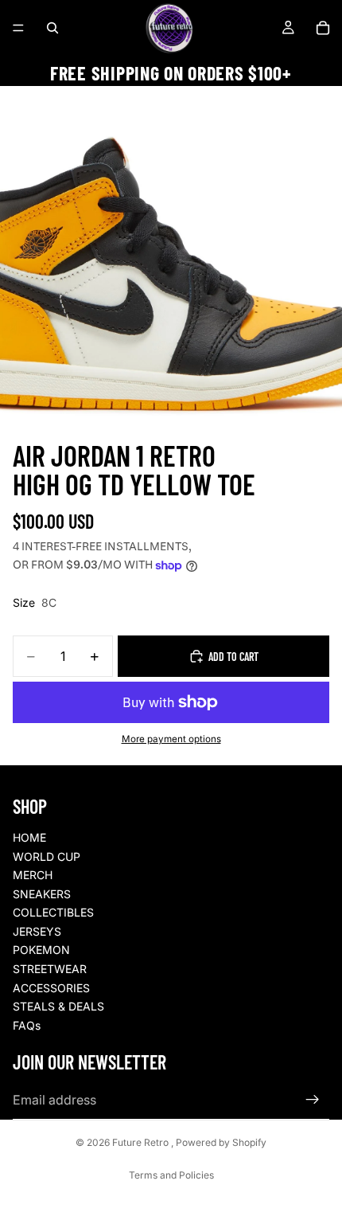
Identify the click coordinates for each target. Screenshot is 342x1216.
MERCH (32, 875)
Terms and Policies (171, 1175)
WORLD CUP (46, 856)
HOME (29, 837)
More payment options (171, 739)
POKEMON (41, 949)
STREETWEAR (50, 969)
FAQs (27, 1025)
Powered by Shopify (221, 1142)
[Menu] (18, 28)
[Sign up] (312, 1099)
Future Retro (141, 1142)
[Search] (52, 27)
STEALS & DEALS (58, 1006)
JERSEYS (37, 931)
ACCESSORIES (51, 988)
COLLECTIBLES (53, 912)
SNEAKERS (42, 894)
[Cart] (322, 27)
